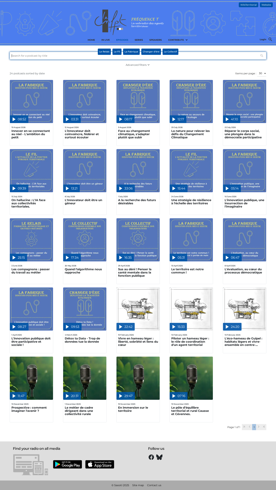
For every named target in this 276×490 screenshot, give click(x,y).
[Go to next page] (258, 427)
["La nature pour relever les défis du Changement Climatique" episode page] (191, 122)
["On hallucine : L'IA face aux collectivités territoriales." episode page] (31, 191)
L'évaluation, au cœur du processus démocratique (243, 271)
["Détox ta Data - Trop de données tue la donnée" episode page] (84, 329)
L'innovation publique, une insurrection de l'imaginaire (244, 203)
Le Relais (104, 51)
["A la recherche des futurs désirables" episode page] (138, 191)
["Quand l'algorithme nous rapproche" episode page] (84, 260)
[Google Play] (67, 464)
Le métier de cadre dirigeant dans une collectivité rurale (79, 411)
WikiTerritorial (248, 4)
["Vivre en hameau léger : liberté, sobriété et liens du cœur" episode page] (138, 329)
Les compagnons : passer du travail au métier (30, 271)
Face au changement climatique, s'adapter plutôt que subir (134, 134)
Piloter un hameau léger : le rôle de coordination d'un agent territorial (190, 342)
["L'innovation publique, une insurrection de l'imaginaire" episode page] (244, 191)
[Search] (270, 39)
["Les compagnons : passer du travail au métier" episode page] (31, 260)
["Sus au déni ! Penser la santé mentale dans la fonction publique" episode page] (138, 260)
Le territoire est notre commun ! (187, 271)
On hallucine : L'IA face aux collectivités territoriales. (28, 203)
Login (263, 39)
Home (91, 39)
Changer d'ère (151, 51)
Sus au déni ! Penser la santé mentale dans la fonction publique (134, 272)
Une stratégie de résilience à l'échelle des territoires (191, 202)
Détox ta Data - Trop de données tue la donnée (82, 340)
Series (139, 39)
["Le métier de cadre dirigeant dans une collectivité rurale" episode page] (84, 398)
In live (105, 39)
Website (266, 4)
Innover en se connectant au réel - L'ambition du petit (30, 134)
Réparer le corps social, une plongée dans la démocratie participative (243, 134)
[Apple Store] (99, 464)
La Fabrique (131, 51)
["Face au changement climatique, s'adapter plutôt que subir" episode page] (138, 122)
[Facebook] (151, 457)
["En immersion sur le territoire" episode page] (138, 398)
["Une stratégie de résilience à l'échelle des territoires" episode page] (191, 191)
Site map (138, 485)
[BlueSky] (159, 457)
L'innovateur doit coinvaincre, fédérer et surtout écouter (82, 134)
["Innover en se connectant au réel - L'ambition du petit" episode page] (31, 122)
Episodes (122, 39)
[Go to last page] (263, 427)
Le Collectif (170, 51)
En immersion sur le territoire (133, 409)
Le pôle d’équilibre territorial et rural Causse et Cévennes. (190, 411)
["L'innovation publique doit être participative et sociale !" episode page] (31, 329)
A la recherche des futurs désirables (137, 202)
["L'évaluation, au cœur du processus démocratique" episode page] (244, 260)
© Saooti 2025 (120, 485)
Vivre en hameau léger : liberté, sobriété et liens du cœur (138, 342)
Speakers (155, 39)
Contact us (154, 485)
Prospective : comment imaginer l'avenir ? (29, 409)
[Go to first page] (244, 427)
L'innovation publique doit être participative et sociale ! (31, 342)
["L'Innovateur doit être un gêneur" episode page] (84, 191)
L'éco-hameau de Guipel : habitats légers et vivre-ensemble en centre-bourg (243, 342)
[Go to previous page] (249, 427)
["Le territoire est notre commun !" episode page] (191, 260)
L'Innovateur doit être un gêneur (83, 202)
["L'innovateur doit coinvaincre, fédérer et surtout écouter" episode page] (84, 122)
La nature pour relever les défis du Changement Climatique (190, 134)
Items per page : (245, 73)
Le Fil (117, 51)
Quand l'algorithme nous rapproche (83, 271)
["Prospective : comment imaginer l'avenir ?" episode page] (31, 398)
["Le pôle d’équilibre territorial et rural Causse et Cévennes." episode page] (191, 398)
